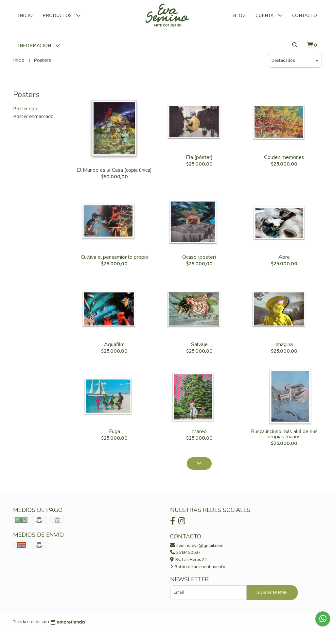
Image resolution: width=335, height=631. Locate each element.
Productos (58, 15)
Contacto (304, 15)
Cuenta (265, 15)
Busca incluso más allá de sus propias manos (284, 434)
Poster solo (26, 109)
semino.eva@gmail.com (199, 546)
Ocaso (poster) (199, 257)
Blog (239, 15)
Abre (284, 257)
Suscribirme (272, 592)
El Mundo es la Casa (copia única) (114, 170)
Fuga (114, 431)
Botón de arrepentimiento (199, 567)
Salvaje (199, 344)
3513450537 (188, 552)
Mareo (199, 431)
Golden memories (284, 157)
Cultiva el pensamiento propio (114, 257)
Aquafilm (114, 344)
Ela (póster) (199, 157)
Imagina (284, 344)
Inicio (25, 15)
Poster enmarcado (33, 117)
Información (35, 46)
